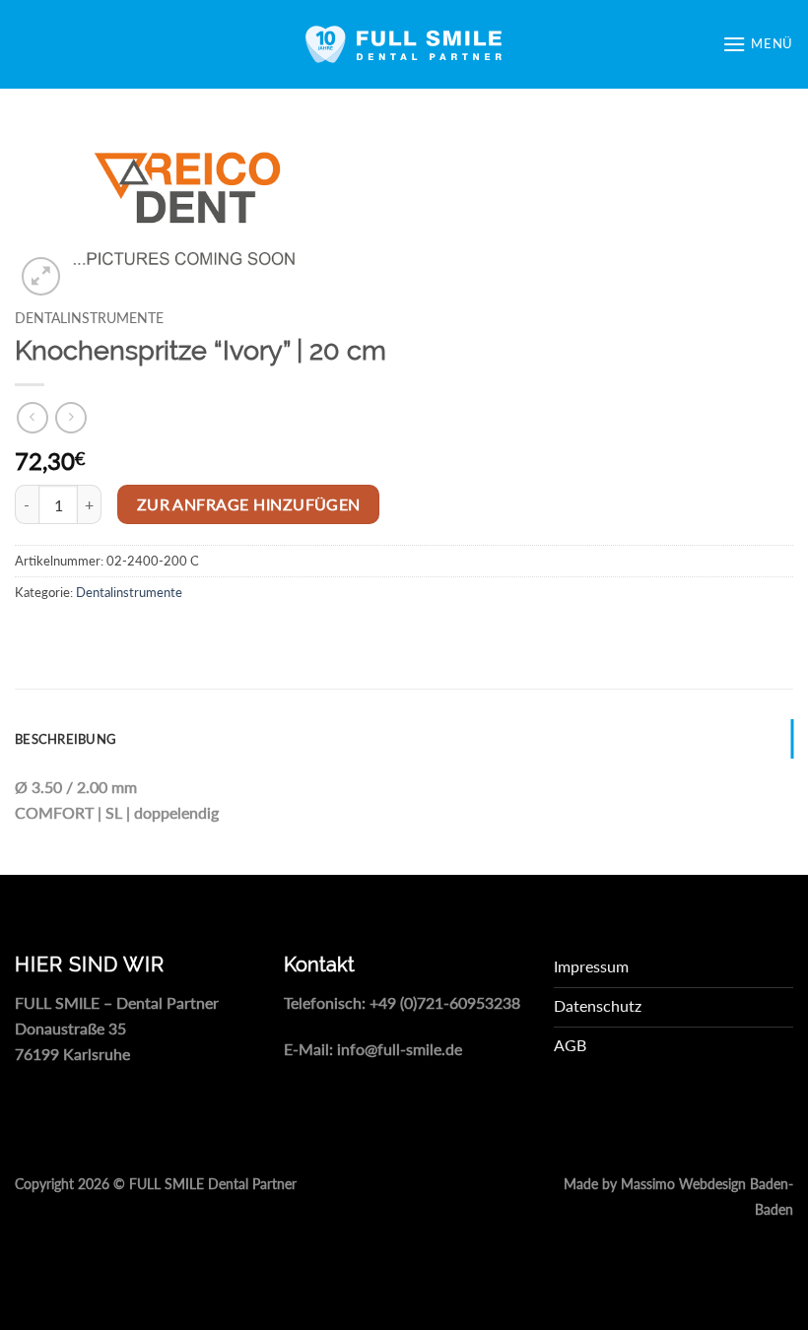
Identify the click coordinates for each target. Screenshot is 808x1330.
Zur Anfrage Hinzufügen (249, 504)
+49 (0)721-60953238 (445, 1002)
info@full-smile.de (399, 1048)
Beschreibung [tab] (65, 739)
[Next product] (32, 417)
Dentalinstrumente (89, 318)
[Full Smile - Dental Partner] (404, 44)
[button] (757, 44)
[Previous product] (70, 417)
